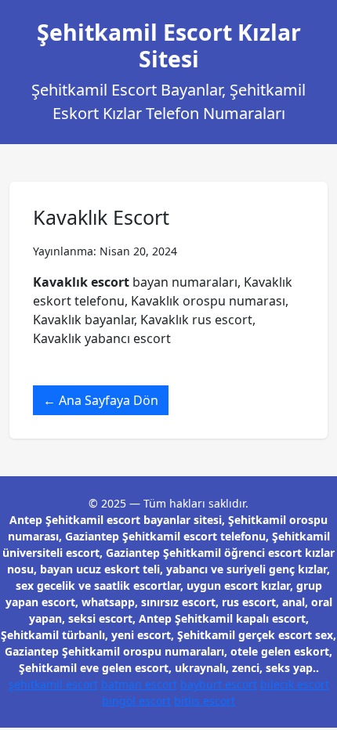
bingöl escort (136, 700)
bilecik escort (294, 684)
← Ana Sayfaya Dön (100, 400)
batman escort (139, 684)
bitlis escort (204, 700)
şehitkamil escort (53, 684)
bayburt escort (218, 684)
